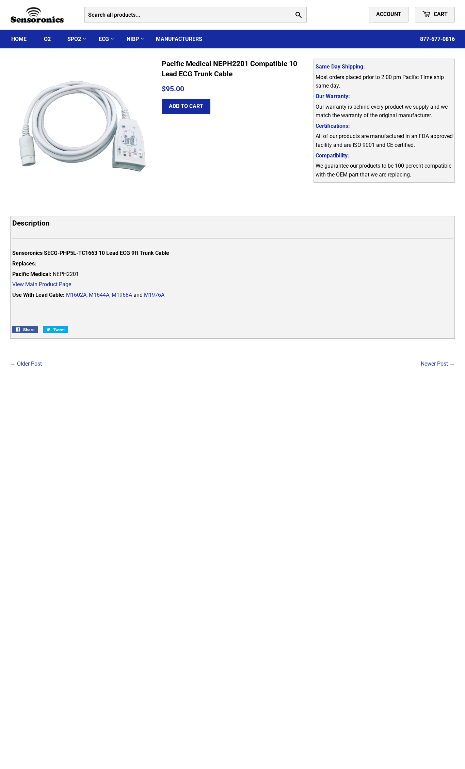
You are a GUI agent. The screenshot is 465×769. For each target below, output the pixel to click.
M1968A (122, 295)
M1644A (99, 295)
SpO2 (74, 39)
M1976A (154, 295)
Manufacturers (179, 39)
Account (388, 14)
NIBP (133, 39)
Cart (440, 14)
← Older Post (26, 363)
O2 (47, 39)
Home (19, 39)
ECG (104, 39)
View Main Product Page (41, 284)
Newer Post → (438, 363)
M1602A (76, 295)
